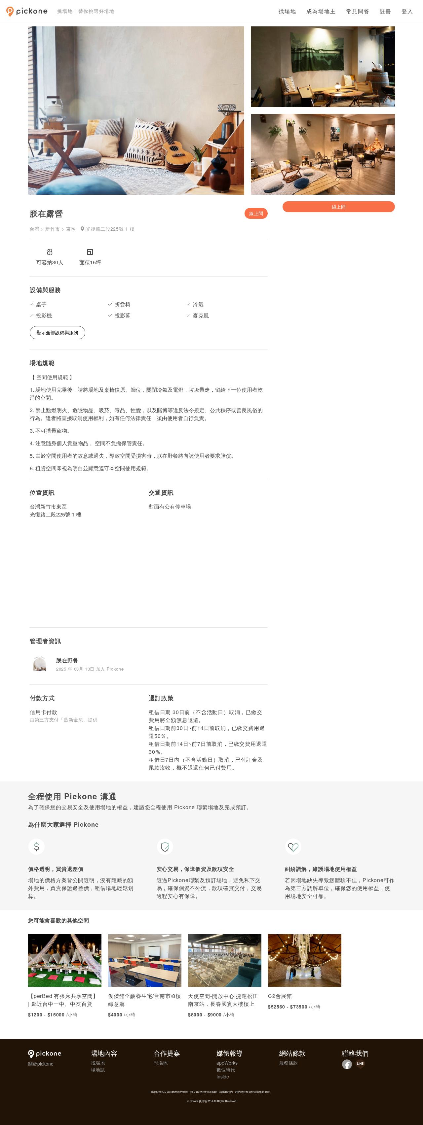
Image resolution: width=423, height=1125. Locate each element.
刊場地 (161, 1062)
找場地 (287, 11)
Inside (222, 1076)
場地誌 (98, 1069)
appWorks (227, 1062)
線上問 (256, 213)
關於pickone (41, 1063)
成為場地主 (321, 11)
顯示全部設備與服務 (57, 332)
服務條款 (288, 1062)
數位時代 (225, 1069)
